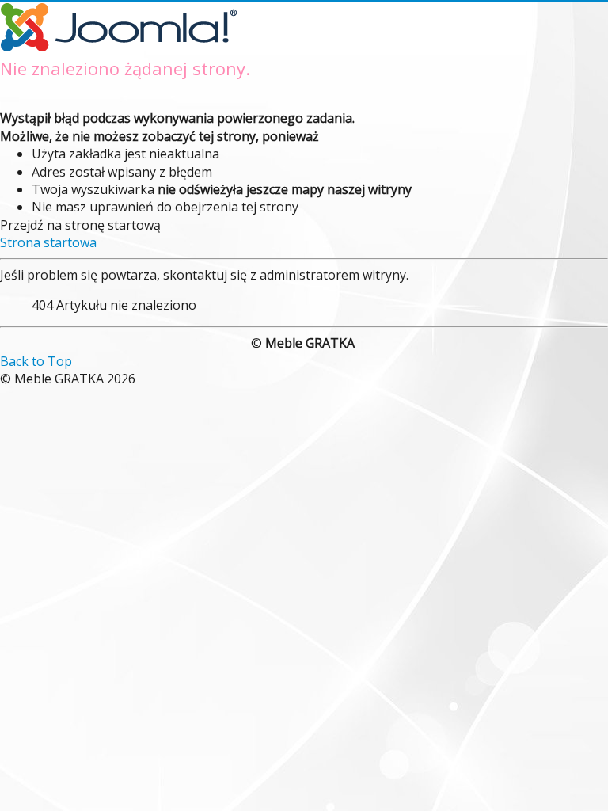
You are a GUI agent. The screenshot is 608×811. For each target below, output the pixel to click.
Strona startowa (48, 242)
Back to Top (36, 361)
